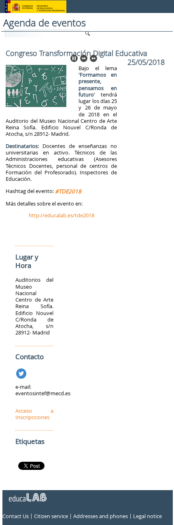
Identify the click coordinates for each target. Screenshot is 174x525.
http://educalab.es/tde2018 (61, 215)
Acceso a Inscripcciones (34, 414)
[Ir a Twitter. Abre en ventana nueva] (22, 372)
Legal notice (147, 516)
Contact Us (15, 516)
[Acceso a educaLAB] (27, 494)
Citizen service (51, 516)
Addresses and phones (100, 516)
